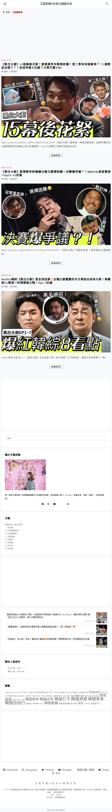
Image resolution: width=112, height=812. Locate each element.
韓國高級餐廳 (64, 704)
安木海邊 (73, 692)
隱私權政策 (60, 810)
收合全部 (18, 525)
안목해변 (87, 703)
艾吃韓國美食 (13, 531)
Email (105, 769)
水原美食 (28, 696)
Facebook (12, 769)
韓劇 (6, 71)
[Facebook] (43, 504)
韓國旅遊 (79, 699)
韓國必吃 (47, 699)
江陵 (34, 696)
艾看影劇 (13, 71)
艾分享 (10, 546)
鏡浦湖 (96, 696)
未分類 (10, 528)
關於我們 (50, 810)
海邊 (68, 696)
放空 (102, 692)
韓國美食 (96, 699)
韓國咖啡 (32, 699)
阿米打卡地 (20, 700)
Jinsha (58, 795)
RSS (58, 773)
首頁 (8, 12)
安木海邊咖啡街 (82, 692)
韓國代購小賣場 (85, 769)
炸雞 (72, 696)
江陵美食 (56, 696)
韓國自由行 (15, 702)
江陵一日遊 (40, 696)
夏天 (67, 692)
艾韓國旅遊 (12, 534)
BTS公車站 (30, 692)
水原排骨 (20, 696)
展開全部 (9, 525)
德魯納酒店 (95, 692)
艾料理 (10, 549)
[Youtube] (55, 504)
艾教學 (10, 540)
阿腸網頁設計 (60, 797)
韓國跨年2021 (38, 703)
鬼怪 (80, 703)
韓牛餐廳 (74, 703)
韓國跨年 (29, 703)
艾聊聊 (10, 543)
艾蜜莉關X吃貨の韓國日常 (56, 3)
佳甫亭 (62, 692)
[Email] (69, 504)
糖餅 (82, 696)
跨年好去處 (89, 696)
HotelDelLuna (41, 692)
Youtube (67, 769)
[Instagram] (49, 504)
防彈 (14, 700)
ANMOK (8, 692)
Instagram (31, 769)
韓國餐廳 (51, 703)
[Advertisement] (56, 38)
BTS (23, 692)
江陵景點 (48, 696)
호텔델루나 (95, 703)
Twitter (49, 769)
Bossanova (16, 692)
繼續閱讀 (56, 155)
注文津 (63, 696)
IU (50, 692)
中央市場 (56, 692)
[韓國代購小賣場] (60, 504)
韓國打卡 (62, 699)
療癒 (77, 695)
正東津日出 (12, 696)
